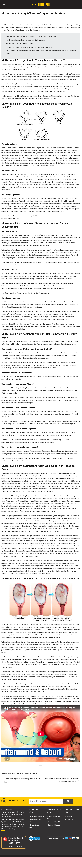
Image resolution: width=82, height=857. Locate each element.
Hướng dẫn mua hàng (37, 816)
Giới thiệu (69, 816)
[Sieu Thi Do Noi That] (41, 4)
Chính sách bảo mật (54, 825)
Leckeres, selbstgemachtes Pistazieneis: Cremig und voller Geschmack (31, 37)
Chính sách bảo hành (55, 822)
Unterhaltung (19, 773)
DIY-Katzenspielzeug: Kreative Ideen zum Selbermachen (25, 40)
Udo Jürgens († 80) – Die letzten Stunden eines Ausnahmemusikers (29, 47)
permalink (35, 773)
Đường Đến (70, 820)
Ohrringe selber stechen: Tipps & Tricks (19, 44)
